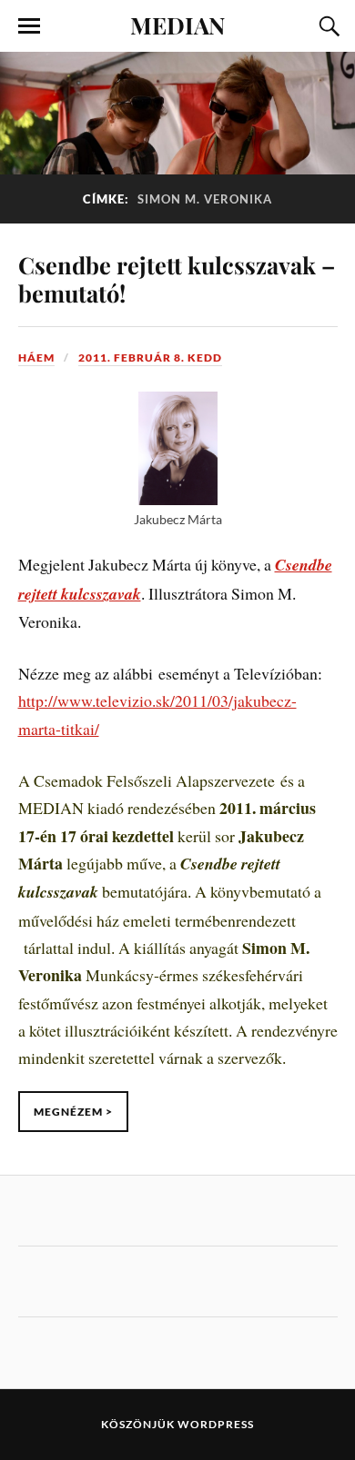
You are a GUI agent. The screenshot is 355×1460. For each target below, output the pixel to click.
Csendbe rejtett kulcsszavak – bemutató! (176, 279)
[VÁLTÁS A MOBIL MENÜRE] (29, 26)
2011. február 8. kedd (150, 357)
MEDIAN (177, 24)
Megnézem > (73, 1111)
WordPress (216, 1424)
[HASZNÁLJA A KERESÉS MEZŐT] (327, 26)
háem (36, 357)
